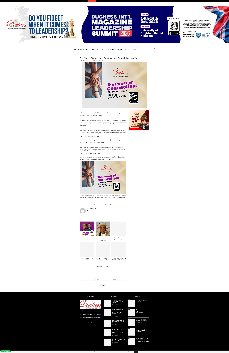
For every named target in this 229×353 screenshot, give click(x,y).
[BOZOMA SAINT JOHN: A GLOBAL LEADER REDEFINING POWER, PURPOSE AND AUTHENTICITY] (107, 312)
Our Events (103, 49)
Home (75, 49)
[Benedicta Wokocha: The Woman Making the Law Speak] (107, 323)
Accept (135, 351)
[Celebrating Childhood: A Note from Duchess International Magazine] (103, 249)
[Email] (152, 1)
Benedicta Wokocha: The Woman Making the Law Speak (118, 321)
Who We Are (81, 49)
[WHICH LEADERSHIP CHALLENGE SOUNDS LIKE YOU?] (107, 303)
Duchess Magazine (84, 60)
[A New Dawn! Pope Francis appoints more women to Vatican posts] (131, 312)
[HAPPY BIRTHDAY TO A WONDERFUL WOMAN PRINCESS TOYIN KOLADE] (131, 341)
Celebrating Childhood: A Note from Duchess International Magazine (102, 259)
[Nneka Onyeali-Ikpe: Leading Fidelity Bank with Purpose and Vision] (118, 229)
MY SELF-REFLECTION (141, 300)
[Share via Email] (110, 204)
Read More (141, 351)
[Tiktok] (155, 1)
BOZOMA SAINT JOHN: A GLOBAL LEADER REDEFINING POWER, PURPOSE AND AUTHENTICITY (118, 312)
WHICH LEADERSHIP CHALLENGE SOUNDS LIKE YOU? (117, 301)
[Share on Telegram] (109, 204)
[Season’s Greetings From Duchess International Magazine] (131, 332)
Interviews (95, 49)
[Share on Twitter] (106, 204)
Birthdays (119, 49)
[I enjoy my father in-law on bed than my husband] (131, 322)
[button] (97, 1)
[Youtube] (151, 1)
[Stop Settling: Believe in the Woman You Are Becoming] (107, 342)
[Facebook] (145, 1)
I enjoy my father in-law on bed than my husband (142, 320)
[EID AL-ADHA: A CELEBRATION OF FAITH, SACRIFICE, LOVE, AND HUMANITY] (118, 249)
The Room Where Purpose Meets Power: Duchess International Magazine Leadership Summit (118, 331)
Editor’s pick (111, 49)
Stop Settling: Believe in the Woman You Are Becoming (118, 340)
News (87, 49)
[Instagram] (148, 1)
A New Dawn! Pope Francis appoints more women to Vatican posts (142, 311)
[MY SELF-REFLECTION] (131, 303)
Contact (134, 49)
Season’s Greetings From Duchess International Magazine (142, 330)
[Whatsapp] (154, 1)
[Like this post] (104, 204)
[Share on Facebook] (105, 204)
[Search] (155, 49)
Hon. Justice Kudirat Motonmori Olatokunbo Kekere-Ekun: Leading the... (103, 239)
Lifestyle (127, 49)
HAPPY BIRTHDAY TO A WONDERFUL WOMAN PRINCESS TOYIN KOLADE (142, 340)
